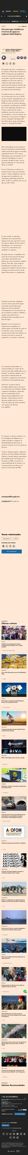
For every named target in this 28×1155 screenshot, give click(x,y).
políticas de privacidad (17, 1128)
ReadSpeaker (13, 58)
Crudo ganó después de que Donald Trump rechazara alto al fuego (13, 730)
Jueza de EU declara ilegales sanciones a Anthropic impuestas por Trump (13, 872)
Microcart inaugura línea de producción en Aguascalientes (13, 957)
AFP (3, 877)
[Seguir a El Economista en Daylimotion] (24, 1134)
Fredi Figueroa (5, 792)
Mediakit (9, 1102)
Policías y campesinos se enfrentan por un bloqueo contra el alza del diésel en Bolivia (13, 900)
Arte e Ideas (4, 1068)
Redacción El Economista (7, 963)
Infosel (4, 849)
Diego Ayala (5, 764)
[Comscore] (11, 1151)
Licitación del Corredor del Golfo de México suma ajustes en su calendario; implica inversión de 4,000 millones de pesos (14, 816)
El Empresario (20, 1099)
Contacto (12, 1105)
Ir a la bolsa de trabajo (20, 1114)
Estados (3, 954)
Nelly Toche (5, 1076)
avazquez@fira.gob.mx (11, 497)
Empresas (4, 812)
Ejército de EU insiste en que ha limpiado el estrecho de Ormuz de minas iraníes (14, 929)
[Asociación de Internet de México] (18, 1151)
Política (3, 641)
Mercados (4, 670)
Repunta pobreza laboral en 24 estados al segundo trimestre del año (13, 986)
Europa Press (5, 934)
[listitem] (4, 57)
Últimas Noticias (5, 21)
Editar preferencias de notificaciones (9, 1106)
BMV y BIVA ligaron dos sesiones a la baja (13, 757)
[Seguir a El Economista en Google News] (10, 1137)
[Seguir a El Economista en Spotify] (17, 1134)
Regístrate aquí (5, 1125)
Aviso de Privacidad (13, 1103)
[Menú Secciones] (1, 16)
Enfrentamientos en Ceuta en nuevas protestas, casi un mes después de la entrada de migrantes (14, 1015)
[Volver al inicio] (14, 1096)
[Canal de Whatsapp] (25, 991)
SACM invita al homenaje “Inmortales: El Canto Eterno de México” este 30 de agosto (13, 1071)
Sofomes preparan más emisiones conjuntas (14, 843)
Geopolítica (4, 869)
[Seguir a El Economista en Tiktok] (17, 1137)
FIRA (16, 538)
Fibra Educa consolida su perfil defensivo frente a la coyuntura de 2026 (13, 701)
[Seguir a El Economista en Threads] (14, 1137)
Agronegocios (6, 538)
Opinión (3, 26)
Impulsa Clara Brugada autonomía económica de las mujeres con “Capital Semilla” (12, 645)
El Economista (13, 1099)
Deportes (4, 784)
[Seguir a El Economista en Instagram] (21, 1134)
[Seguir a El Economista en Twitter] (7, 1134)
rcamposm (6, 501)
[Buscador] (4, 16)
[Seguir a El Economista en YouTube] (14, 1134)
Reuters (4, 678)
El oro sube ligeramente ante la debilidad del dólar (14, 673)
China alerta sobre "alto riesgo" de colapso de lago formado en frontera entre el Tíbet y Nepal (14, 1043)
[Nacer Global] (22, 1110)
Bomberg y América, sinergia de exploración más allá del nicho (14, 786)
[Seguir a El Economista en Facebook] (3, 1134)
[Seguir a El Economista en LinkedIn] (10, 1134)
